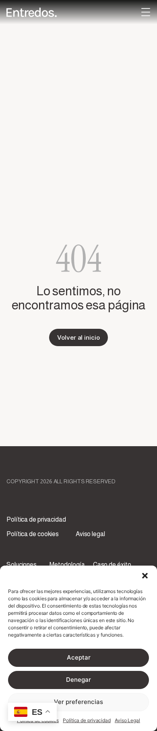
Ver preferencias (78, 702)
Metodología (67, 564)
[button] (145, 576)
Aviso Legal (127, 720)
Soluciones (21, 564)
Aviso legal (90, 533)
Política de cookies (32, 533)
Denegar (78, 679)
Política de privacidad (87, 720)
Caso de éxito (112, 564)
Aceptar (79, 657)
